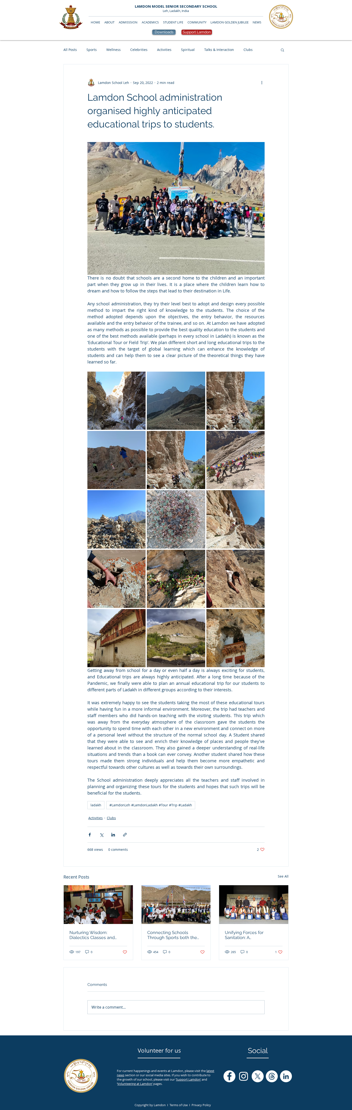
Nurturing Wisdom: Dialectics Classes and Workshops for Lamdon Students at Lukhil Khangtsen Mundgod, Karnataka (93, 935)
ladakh (96, 805)
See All (283, 876)
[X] (258, 1076)
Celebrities (139, 49)
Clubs (248, 49)
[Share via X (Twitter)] (101, 834)
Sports (91, 49)
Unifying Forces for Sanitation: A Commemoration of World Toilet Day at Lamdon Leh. (251, 935)
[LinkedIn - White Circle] (286, 1076)
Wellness (113, 49)
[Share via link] (125, 834)
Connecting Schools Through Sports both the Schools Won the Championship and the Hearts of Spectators (172, 935)
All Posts (70, 49)
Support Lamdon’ (188, 1079)
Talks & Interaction (219, 49)
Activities (164, 49)
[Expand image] (116, 401)
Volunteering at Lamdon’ (135, 1084)
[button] (282, 50)
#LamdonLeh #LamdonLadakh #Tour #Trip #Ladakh (150, 805)
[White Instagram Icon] (244, 1076)
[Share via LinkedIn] (113, 834)
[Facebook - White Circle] (229, 1076)
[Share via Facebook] (89, 834)
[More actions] (262, 82)
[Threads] (272, 1076)
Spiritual (188, 49)
